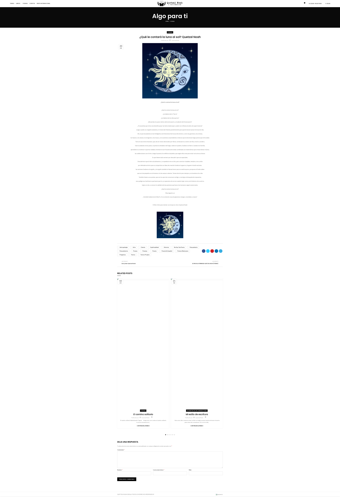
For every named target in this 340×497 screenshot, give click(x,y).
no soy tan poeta (179, 247)
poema (135, 251)
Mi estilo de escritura (197, 414)
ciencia (143, 247)
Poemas (172, 21)
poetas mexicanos (182, 251)
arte (134, 247)
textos (133, 254)
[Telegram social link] (220, 251)
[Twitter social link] (208, 251)
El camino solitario (143, 414)
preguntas (123, 254)
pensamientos (124, 251)
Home (167, 21)
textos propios (145, 254)
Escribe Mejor (191, 410)
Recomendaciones (201, 410)
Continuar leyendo (143, 425)
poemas (145, 251)
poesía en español (167, 251)
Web (190, 470)
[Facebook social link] (203, 251)
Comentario (121, 450)
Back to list (170, 262)
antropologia (124, 247)
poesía (154, 251)
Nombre (120, 470)
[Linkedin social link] (216, 251)
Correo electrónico (158, 470)
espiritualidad (154, 247)
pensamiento (194, 247)
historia (166, 247)
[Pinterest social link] (212, 251)
